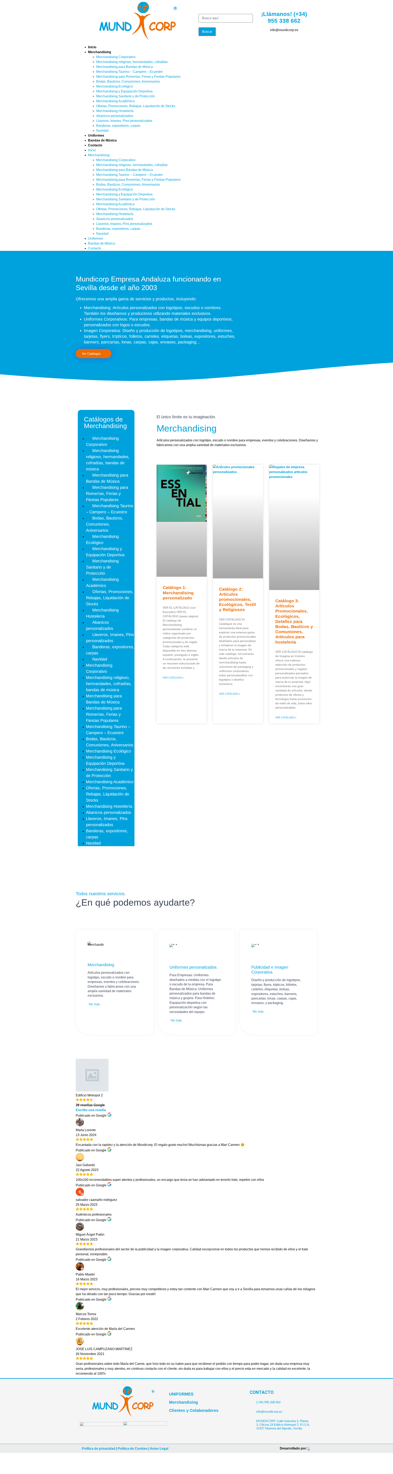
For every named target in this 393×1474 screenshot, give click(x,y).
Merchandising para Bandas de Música (124, 66)
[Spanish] (310, 47)
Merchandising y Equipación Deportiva (124, 91)
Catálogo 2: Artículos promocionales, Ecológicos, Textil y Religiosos (237, 599)
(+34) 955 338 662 (268, 1402)
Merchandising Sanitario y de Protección (125, 96)
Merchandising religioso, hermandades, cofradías (132, 62)
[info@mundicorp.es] (251, 1410)
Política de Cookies (133, 1448)
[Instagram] (224, 50)
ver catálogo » (173, 677)
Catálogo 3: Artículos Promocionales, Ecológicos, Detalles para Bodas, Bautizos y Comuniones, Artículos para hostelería (294, 621)
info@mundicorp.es (269, 1411)
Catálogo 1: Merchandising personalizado (178, 592)
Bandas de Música (102, 140)
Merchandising (99, 52)
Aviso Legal (159, 1448)
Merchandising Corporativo (116, 57)
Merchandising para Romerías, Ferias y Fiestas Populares (138, 76)
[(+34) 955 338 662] (251, 1400)
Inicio (92, 47)
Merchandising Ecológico (114, 86)
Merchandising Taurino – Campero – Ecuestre (129, 71)
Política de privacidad (98, 1448)
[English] (305, 47)
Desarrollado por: (293, 1448)
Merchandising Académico (115, 101)
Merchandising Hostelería (114, 111)
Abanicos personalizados (114, 116)
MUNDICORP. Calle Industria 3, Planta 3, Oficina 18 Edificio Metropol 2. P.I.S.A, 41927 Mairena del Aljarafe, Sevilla (283, 1424)
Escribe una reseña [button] (91, 1110)
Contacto (95, 145)
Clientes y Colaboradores (193, 1410)
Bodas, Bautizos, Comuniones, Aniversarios (128, 81)
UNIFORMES (181, 1394)
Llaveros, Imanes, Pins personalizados (124, 120)
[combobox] (226, 18)
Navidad (102, 130)
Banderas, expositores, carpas (118, 125)
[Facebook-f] (201, 50)
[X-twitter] (213, 50)
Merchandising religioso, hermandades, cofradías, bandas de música (108, 459)
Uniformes (96, 135)
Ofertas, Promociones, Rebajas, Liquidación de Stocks (135, 106)
